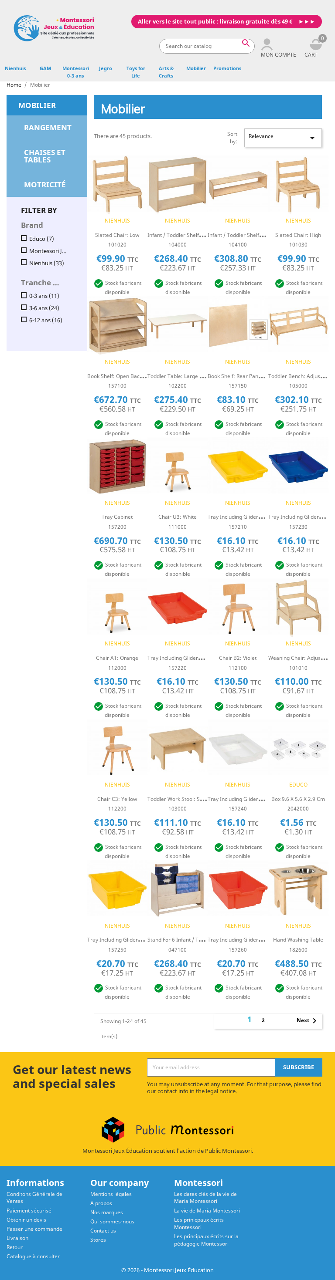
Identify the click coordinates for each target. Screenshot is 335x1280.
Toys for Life (135, 72)
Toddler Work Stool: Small (178, 799)
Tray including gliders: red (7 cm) (188, 658)
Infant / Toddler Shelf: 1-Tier (242, 235)
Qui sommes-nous (112, 1221)
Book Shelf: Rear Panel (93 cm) (245, 376)
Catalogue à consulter (33, 1256)
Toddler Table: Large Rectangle (185, 376)
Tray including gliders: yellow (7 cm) (252, 516)
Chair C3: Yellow (117, 799)
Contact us (103, 1230)
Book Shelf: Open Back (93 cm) (125, 376)
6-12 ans (45, 320)
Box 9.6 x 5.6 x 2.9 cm (298, 799)
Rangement (48, 127)
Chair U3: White (177, 516)
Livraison (17, 1238)
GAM (45, 68)
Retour (15, 1247)
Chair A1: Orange (117, 658)
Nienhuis (15, 68)
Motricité (45, 184)
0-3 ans (44, 296)
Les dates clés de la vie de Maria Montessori (205, 1197)
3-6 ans (44, 308)
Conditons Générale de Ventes (34, 1197)
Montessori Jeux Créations (48, 251)
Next (308, 1021)
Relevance (283, 137)
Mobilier (196, 68)
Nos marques (106, 1212)
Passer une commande (34, 1229)
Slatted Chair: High (298, 235)
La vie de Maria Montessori (207, 1210)
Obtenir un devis (26, 1219)
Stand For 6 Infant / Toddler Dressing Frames (202, 939)
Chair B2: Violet (237, 658)
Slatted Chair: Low (117, 235)
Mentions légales (111, 1194)
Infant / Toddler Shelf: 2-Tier (181, 235)
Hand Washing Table (298, 939)
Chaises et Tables (44, 156)
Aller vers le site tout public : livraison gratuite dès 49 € (215, 21)
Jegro (105, 68)
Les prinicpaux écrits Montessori (199, 1223)
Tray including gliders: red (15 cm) (251, 939)
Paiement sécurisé (29, 1210)
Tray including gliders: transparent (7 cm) (259, 799)
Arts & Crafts (166, 72)
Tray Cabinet (117, 516)
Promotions (227, 68)
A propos (101, 1203)
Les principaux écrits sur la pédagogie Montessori (206, 1240)
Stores (98, 1239)
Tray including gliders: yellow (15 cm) (133, 939)
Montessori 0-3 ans (75, 72)
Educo (41, 239)
